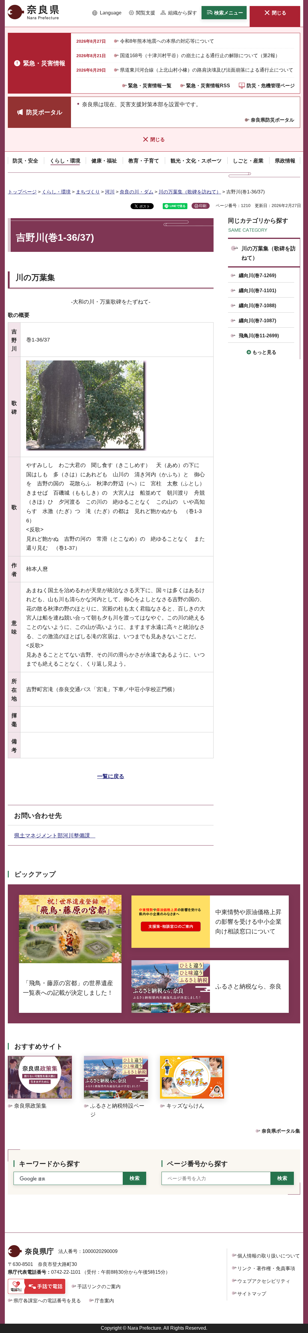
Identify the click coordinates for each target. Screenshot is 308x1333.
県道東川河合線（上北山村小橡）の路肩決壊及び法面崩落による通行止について (206, 70)
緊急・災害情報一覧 (149, 85)
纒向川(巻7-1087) (257, 320)
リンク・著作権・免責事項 (266, 1268)
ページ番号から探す (197, 1164)
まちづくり (88, 191)
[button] (107, 13)
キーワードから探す (49, 1164)
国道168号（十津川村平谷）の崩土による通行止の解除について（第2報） (200, 55)
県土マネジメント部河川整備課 (54, 836)
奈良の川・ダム (136, 191)
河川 (110, 191)
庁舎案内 (104, 1300)
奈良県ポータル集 (281, 1131)
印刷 (202, 206)
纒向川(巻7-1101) (257, 290)
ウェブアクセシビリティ (263, 1281)
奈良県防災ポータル (272, 119)
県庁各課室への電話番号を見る (47, 1300)
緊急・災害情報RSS (208, 85)
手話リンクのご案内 (99, 1286)
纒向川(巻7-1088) (257, 305)
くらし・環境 (56, 191)
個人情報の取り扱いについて (268, 1255)
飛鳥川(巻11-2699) (259, 335)
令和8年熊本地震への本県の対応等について (167, 41)
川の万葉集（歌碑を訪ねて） (190, 191)
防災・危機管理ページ (271, 85)
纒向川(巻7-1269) (257, 275)
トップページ (22, 191)
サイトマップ (251, 1293)
